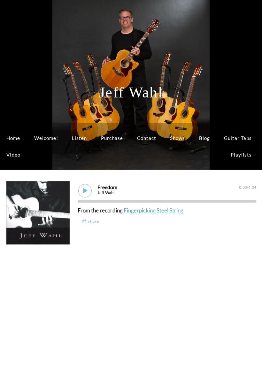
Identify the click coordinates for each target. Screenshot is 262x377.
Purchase (112, 138)
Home (13, 138)
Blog (204, 138)
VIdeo (13, 155)
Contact (146, 138)
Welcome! (46, 138)
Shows (177, 138)
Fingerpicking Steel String (153, 210)
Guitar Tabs (238, 138)
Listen (79, 138)
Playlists (241, 155)
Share (93, 221)
